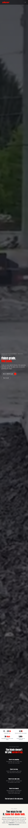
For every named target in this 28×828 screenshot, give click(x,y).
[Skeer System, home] (5, 2)
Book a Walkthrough (9, 373)
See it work (6, 378)
